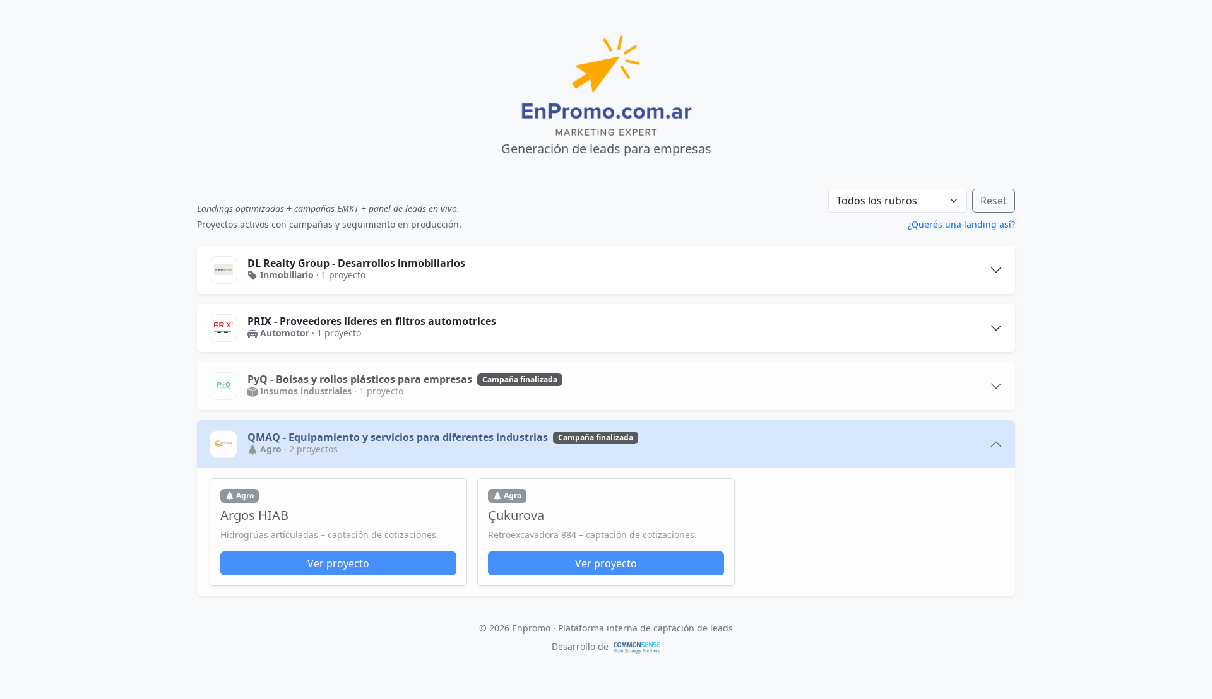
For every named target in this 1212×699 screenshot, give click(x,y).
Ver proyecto (338, 563)
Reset (993, 201)
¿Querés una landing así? (961, 224)
